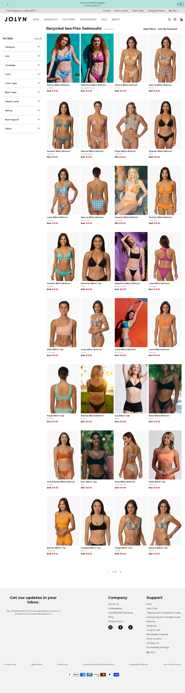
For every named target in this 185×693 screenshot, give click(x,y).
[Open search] (169, 19)
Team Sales (138, 10)
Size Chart (152, 608)
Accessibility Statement (138, 664)
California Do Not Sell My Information (98, 664)
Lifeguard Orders (156, 10)
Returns (151, 621)
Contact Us (153, 643)
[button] (180, 22)
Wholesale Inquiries (157, 634)
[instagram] (110, 628)
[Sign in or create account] (175, 19)
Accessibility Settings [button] (158, 647)
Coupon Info (153, 630)
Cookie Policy (62, 664)
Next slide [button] (177, 4)
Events (106, 10)
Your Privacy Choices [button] (172, 664)
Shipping (151, 625)
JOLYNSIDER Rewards (120, 612)
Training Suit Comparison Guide (164, 612)
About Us (113, 604)
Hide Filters (149, 29)
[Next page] (120, 571)
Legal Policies (36, 664)
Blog (110, 617)
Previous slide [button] (7, 4)
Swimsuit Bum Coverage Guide (163, 617)
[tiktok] (130, 628)
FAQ (149, 604)
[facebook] (120, 628)
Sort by (162, 29)
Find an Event (115, 621)
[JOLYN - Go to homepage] (15, 19)
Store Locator (121, 10)
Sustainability (115, 608)
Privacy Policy (10, 664)
